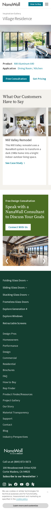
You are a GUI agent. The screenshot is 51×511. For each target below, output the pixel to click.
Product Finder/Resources (17, 394)
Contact (7, 424)
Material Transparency (16, 412)
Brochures (8, 370)
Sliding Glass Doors (14, 287)
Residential (9, 364)
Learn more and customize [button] (25, 505)
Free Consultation (16, 78)
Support (7, 418)
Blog (5, 430)
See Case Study (14, 163)
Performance (10, 345)
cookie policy (22, 499)
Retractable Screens (14, 323)
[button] (46, 4)
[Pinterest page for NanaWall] (27, 484)
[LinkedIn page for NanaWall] (10, 484)
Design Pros (9, 333)
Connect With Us (18, 227)
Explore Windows (13, 316)
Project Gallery (11, 400)
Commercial (10, 357)
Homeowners (10, 339)
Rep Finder (9, 388)
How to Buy (35, 4)
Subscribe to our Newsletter (19, 476)
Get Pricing (39, 78)
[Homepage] (11, 4)
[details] (24, 122)
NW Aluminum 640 (24, 63)
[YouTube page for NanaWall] (21, 484)
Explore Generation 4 (15, 309)
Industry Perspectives (15, 436)
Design (7, 351)
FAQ (5, 376)
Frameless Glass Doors (16, 301)
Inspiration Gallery (12, 13)
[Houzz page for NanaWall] (33, 484)
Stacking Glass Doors (15, 294)
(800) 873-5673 (22, 461)
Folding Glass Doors (14, 280)
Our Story (8, 406)
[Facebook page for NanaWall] (15, 484)
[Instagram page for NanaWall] (4, 484)
